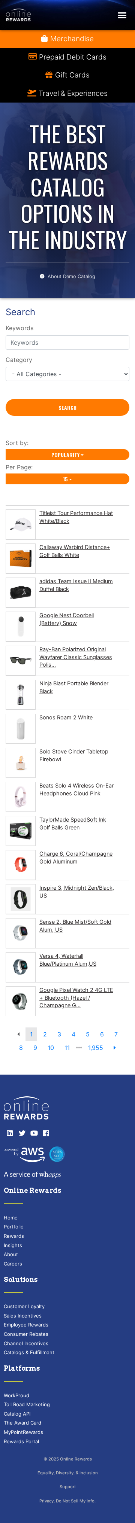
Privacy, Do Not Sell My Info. (67, 1501)
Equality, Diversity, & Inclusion (68, 1472)
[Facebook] (46, 1133)
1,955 (95, 1047)
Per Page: (21, 467)
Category (19, 359)
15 (65, 479)
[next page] (114, 1047)
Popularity (65, 455)
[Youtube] (34, 1133)
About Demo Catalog (71, 276)
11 (67, 1047)
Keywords (19, 328)
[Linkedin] (10, 1133)
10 (51, 1047)
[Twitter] (22, 1133)
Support (68, 1486)
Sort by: (19, 443)
